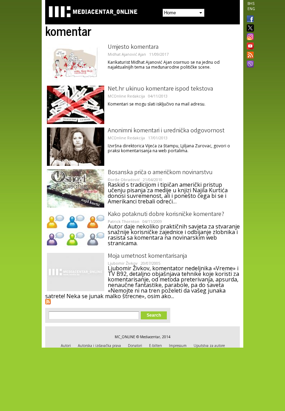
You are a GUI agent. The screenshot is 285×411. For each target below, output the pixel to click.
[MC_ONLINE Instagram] (249, 37)
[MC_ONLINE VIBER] (249, 65)
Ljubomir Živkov (123, 263)
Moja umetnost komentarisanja (147, 256)
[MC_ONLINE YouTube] (249, 45)
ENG (251, 8)
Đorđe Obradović (124, 179)
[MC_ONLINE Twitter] (249, 28)
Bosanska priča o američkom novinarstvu (160, 172)
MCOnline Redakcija (126, 96)
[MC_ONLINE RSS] (249, 56)
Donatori (135, 345)
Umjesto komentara (133, 47)
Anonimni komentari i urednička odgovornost (166, 130)
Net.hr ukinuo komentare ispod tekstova (160, 89)
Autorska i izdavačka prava (99, 345)
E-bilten (155, 345)
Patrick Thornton (123, 221)
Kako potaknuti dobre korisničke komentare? (166, 214)
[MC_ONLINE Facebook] (249, 19)
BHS (250, 3)
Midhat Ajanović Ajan (127, 54)
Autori (66, 345)
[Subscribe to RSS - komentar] (48, 301)
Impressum (178, 345)
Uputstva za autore (209, 345)
